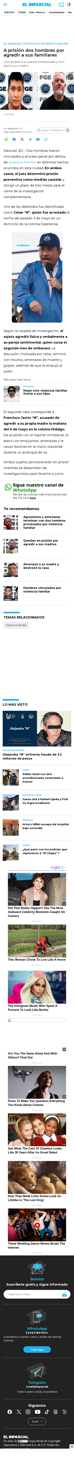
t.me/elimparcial (37, 1386)
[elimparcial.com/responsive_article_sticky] (72, 1446)
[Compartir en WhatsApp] (6, 139)
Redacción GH (15, 128)
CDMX (22, 12)
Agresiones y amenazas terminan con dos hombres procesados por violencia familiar (44, 522)
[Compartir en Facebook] (14, 139)
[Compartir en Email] (37, 139)
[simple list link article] (37, 730)
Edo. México (37, 12)
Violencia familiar (54, 43)
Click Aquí (37, 1349)
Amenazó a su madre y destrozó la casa (41, 566)
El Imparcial (13, 43)
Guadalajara (56, 12)
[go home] (37, 1436)
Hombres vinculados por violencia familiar (42, 589)
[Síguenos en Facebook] (9, 1411)
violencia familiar (23, 162)
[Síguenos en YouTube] (37, 1412)
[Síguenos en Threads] (55, 1411)
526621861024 (37, 1332)
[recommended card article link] (12, 394)
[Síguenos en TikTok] (47, 1411)
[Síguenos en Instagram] (28, 1411)
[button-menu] (5, 4)
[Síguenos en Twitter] (19, 1411)
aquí (33, 498)
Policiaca (31, 43)
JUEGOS (9, 12)
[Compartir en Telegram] (30, 139)
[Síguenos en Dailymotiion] (65, 1412)
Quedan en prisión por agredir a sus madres (40, 542)
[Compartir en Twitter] (22, 139)
